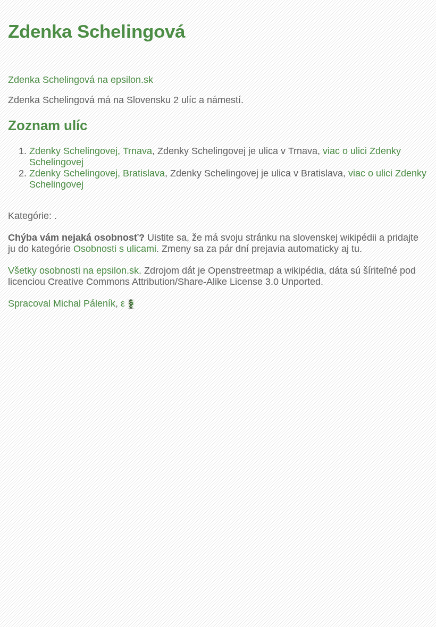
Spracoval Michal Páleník (61, 303)
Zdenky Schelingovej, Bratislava (97, 173)
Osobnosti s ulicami (114, 248)
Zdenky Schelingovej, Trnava (90, 151)
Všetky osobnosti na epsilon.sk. (74, 270)
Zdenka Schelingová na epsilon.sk (80, 79)
